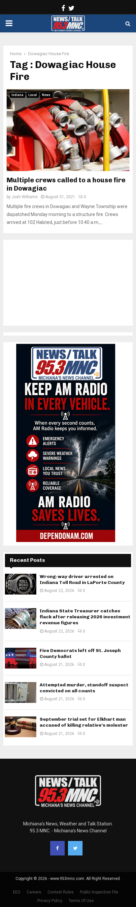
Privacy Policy (49, 900)
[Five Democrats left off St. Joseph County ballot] (20, 658)
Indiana (17, 95)
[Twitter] (75, 848)
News (46, 95)
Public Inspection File (99, 892)
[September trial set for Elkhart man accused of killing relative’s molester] (20, 726)
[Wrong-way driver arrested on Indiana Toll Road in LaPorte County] (20, 584)
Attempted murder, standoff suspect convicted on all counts (84, 688)
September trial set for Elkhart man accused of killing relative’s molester (84, 722)
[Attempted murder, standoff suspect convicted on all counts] (20, 692)
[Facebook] (57, 848)
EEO (16, 892)
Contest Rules (61, 892)
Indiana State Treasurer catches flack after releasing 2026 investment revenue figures (85, 617)
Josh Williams (25, 197)
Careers (34, 892)
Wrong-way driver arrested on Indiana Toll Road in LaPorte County (82, 579)
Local (32, 95)
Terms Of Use (81, 900)
